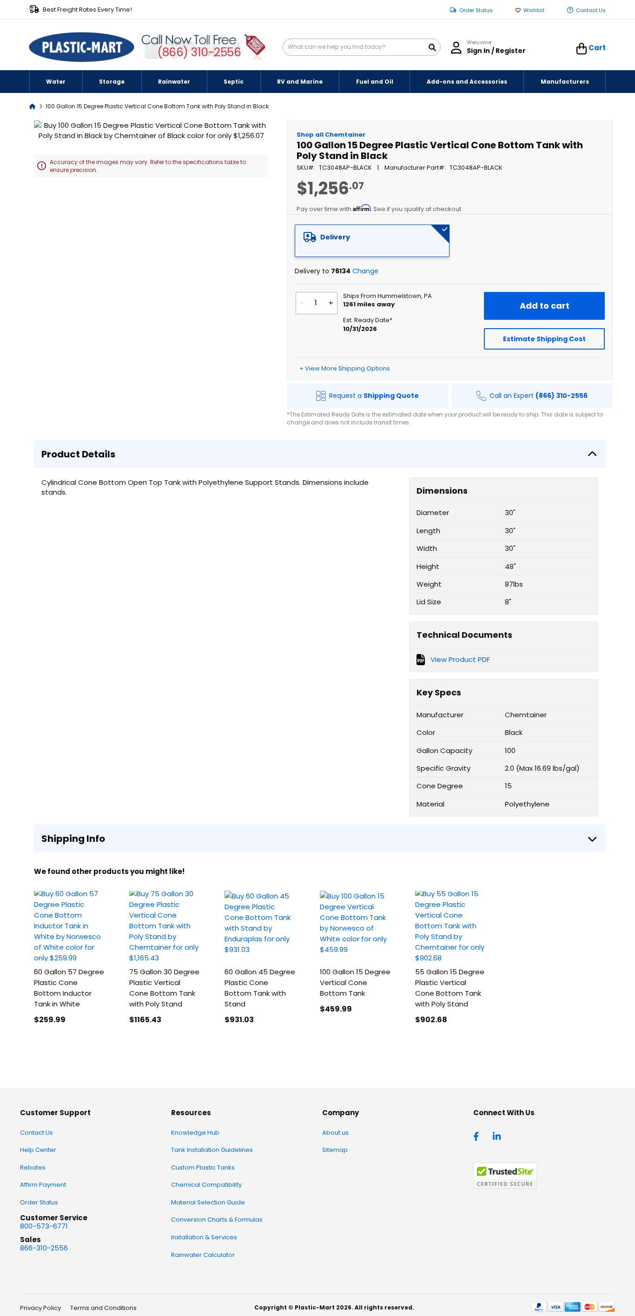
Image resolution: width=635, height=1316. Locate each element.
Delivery (335, 237)
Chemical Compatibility (206, 1184)
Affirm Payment (43, 1184)
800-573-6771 (44, 1226)
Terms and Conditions (103, 1307)
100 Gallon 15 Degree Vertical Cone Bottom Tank (355, 982)
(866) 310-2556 (199, 52)
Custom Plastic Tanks (203, 1167)
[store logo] (82, 47)
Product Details (78, 454)
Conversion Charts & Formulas (217, 1219)
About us (335, 1132)
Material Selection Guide (208, 1202)
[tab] (372, 241)
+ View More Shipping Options (344, 368)
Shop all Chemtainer (331, 134)
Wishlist (533, 10)
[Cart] (581, 49)
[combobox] (362, 47)
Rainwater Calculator (203, 1254)
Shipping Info (73, 838)
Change (365, 271)
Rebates (33, 1167)
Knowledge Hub (195, 1132)
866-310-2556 (44, 1248)
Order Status (476, 10)
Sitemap (335, 1149)
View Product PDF (460, 659)
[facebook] (478, 1135)
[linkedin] (498, 1135)
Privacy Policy (40, 1307)
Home (32, 105)
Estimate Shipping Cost (544, 339)
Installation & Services (204, 1237)
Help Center (38, 1149)
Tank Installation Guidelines (212, 1149)
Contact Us (591, 10)
